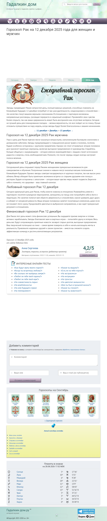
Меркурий (21, 478)
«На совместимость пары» (26, 282)
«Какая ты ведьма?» (70, 267)
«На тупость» (66, 279)
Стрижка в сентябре (16, 440)
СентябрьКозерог (61, 415)
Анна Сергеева (30, 248)
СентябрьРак (61, 403)
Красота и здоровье (15, 438)
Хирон (19, 502)
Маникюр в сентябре (16, 443)
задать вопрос (88, 255)
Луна (19, 475)
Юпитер (20, 487)
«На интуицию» (68, 276)
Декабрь (54, 130)
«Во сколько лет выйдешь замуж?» (29, 273)
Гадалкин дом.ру (18, 510)
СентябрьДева (91, 403)
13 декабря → (66, 130)
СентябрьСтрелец (46, 415)
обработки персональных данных (74, 350)
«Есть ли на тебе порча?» (72, 270)
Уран (19, 493)
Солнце (20, 472)
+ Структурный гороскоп (53, 420)
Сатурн (20, 490)
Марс (19, 484)
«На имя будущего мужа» (25, 288)
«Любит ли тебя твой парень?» (28, 276)
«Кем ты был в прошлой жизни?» (76, 285)
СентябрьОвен (15, 403)
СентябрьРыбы (91, 415)
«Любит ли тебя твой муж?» (26, 279)
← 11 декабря (40, 130)
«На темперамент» (22, 290)
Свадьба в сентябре (15, 448)
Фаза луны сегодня (15, 435)
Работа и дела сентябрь (17, 446)
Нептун (20, 496)
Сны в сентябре (14, 454)
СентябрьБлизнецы (46, 403)
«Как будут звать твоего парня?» (29, 267)
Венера (20, 481)
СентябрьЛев (76, 403)
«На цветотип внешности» (73, 282)
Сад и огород (13, 451)
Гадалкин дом (21, 4)
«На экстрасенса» (69, 273)
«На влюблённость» (23, 285)
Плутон (20, 499)
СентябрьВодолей (76, 415)
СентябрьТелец (31, 403)
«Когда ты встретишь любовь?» (28, 270)
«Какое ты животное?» (71, 290)
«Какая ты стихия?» (70, 288)
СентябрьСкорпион (31, 415)
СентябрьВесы (15, 415)
